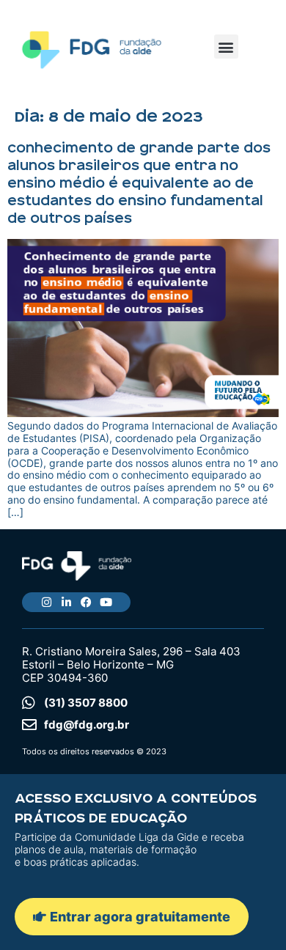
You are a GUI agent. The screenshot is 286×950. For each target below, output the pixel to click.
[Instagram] (46, 602)
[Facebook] (86, 602)
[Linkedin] (66, 602)
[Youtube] (106, 602)
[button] (226, 46)
